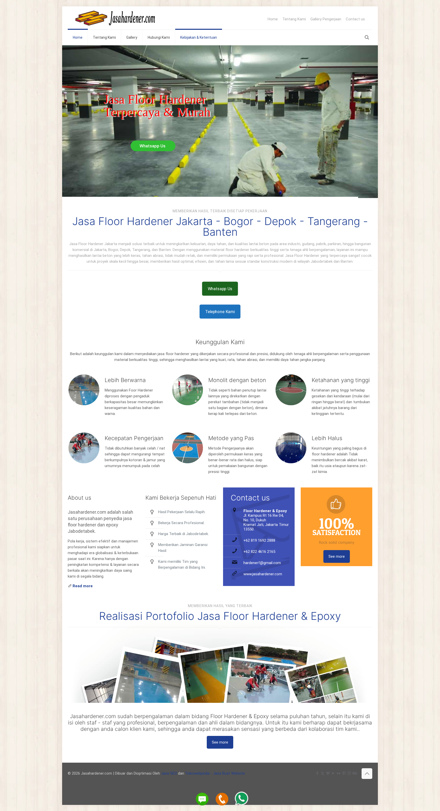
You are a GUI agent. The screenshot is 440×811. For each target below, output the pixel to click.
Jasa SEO (169, 773)
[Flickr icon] (338, 773)
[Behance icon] (354, 773)
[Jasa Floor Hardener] (115, 18)
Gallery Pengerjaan (325, 19)
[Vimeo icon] (328, 773)
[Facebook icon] (317, 773)
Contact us (355, 19)
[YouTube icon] (333, 773)
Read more (83, 586)
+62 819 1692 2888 (259, 540)
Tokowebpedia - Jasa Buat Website (215, 773)
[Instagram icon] (349, 773)
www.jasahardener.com (262, 574)
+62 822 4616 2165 (259, 551)
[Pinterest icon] (344, 773)
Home (273, 19)
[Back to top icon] (367, 773)
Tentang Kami (294, 19)
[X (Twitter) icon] (322, 773)
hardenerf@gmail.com (262, 563)
